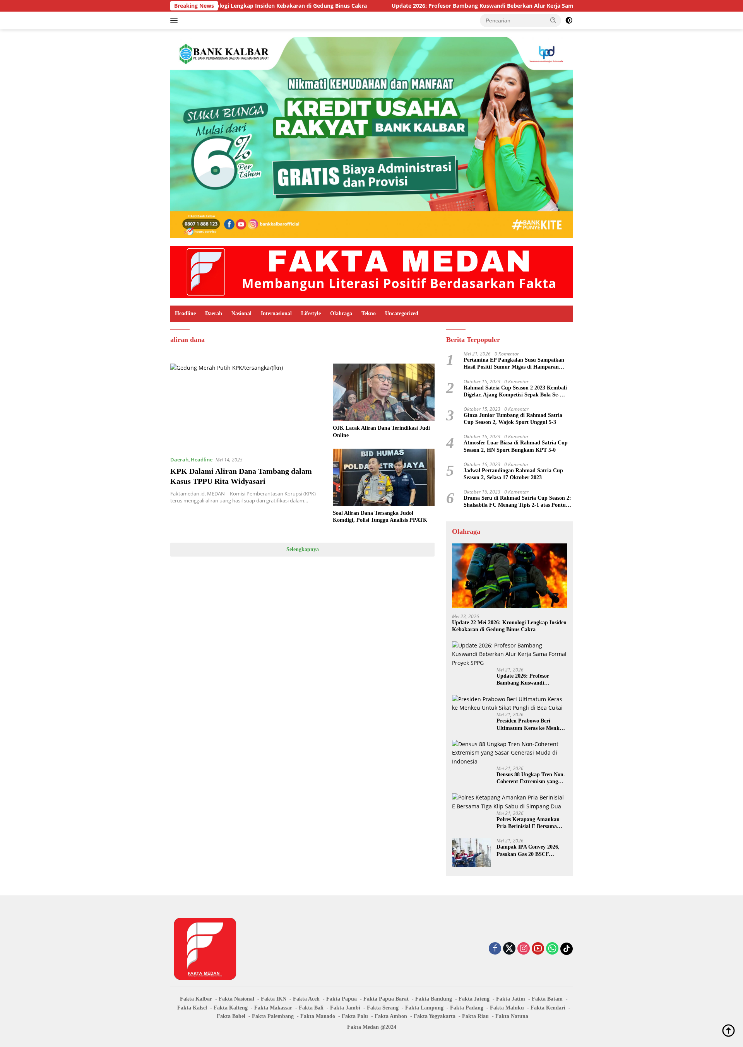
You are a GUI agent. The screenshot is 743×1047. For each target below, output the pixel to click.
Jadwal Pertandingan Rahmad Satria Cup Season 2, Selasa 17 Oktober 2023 (513, 474)
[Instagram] (523, 949)
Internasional (276, 313)
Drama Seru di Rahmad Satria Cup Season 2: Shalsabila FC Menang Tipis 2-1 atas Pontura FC (517, 502)
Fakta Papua (341, 999)
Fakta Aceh (306, 999)
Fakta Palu (355, 1016)
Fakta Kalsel (192, 1008)
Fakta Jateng (474, 999)
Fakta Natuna (511, 1016)
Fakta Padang (466, 1008)
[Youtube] (538, 949)
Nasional (241, 313)
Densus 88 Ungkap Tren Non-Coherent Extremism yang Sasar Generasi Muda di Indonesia (530, 778)
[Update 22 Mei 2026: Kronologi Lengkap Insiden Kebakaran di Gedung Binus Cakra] (509, 575)
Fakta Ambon (391, 1016)
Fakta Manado (317, 1016)
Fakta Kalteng (231, 1008)
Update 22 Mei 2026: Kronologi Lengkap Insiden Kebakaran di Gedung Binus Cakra (509, 626)
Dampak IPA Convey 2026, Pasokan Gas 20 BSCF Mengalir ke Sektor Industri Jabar (529, 850)
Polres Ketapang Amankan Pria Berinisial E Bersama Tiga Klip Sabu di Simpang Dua (528, 823)
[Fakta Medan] (371, 271)
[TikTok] (566, 949)
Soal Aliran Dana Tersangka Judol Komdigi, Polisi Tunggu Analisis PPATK (380, 516)
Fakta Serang (383, 1008)
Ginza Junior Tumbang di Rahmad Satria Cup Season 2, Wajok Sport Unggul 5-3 (513, 418)
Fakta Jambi (345, 1008)
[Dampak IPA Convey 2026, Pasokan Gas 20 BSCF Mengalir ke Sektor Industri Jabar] (471, 852)
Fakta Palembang (273, 1016)
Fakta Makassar (273, 1008)
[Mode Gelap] (569, 20)
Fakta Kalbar (196, 999)
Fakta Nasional (236, 999)
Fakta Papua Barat (386, 999)
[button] (553, 20)
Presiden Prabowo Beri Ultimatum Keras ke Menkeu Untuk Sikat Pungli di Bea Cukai (530, 724)
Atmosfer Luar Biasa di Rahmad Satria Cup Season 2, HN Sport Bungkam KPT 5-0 (516, 446)
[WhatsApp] (552, 949)
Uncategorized (401, 313)
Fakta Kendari (548, 1008)
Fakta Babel (231, 1016)
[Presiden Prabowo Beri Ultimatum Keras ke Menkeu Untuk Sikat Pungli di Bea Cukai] (509, 703)
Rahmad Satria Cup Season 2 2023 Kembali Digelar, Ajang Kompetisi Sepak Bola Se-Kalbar (515, 391)
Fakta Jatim (510, 999)
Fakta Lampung (424, 1008)
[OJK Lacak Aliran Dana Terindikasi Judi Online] (384, 392)
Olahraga (341, 313)
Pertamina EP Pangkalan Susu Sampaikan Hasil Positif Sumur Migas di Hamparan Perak (514, 364)
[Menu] (175, 20)
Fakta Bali (311, 1008)
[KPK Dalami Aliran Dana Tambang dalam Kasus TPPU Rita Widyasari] (246, 406)
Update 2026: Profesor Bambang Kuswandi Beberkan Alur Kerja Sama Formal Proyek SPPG (463, 5)
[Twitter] (509, 949)
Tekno (368, 313)
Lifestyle (311, 313)
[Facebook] (495, 949)
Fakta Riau (475, 1016)
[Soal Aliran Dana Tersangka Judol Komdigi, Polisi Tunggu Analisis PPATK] (384, 477)
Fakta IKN (273, 999)
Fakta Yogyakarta (434, 1016)
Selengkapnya (302, 549)
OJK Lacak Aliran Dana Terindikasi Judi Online (381, 431)
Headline (185, 313)
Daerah (213, 313)
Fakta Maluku (507, 1008)
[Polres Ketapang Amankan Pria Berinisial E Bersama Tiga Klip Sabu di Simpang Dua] (509, 802)
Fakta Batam (547, 999)
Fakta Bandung (433, 999)
